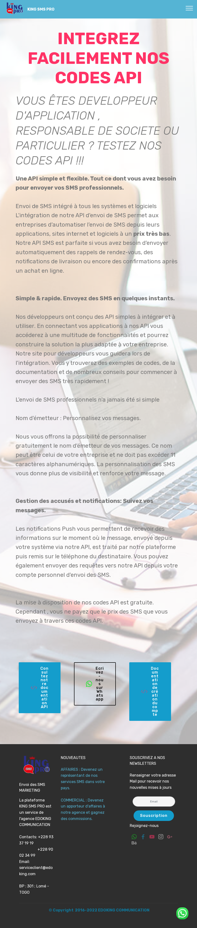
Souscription (153, 815)
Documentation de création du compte (155, 691)
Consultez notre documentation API (44, 687)
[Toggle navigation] (189, 8)
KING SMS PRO (41, 9)
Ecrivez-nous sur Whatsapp (100, 683)
